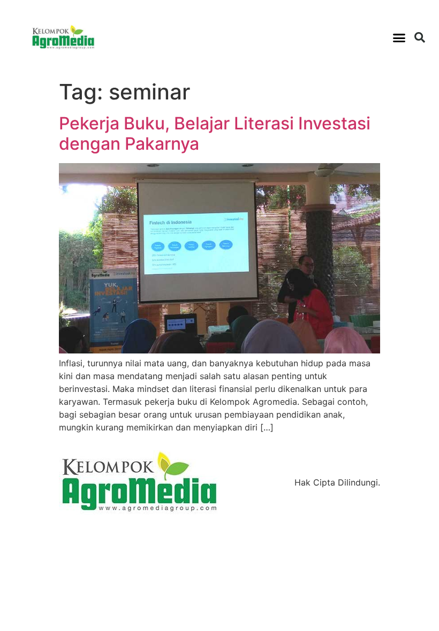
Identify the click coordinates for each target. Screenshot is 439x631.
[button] (399, 37)
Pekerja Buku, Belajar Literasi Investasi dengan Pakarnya (214, 133)
